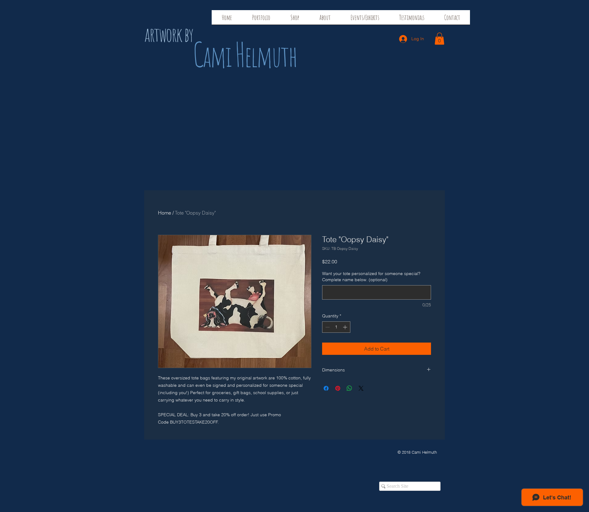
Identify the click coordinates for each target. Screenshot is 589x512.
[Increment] (345, 327)
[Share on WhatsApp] (349, 388)
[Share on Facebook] (326, 388)
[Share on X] (361, 388)
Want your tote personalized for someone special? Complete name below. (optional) (371, 276)
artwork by (168, 34)
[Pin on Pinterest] (337, 388)
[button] (439, 39)
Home (164, 213)
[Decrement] (327, 327)
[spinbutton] (336, 327)
